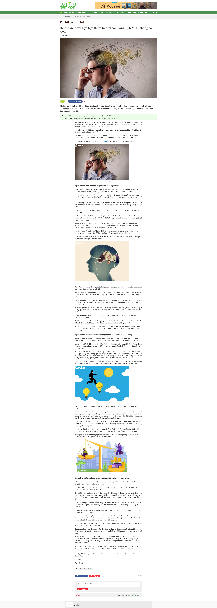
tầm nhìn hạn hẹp (103, 141)
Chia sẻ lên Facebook (75, 101)
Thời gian (127, 595)
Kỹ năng (116, 12)
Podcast (67, 16)
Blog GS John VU (142, 12)
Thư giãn (122, 12)
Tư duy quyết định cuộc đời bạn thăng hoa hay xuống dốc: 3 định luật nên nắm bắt (86, 116)
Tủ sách (101, 12)
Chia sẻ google (94, 576)
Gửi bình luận (82, 589)
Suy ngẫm (108, 12)
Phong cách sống (81, 12)
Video (129, 12)
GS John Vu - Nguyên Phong (82, 16)
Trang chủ (61, 12)
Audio (134, 12)
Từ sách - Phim (92, 12)
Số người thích (136, 595)
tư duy (94, 132)
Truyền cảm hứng (69, 12)
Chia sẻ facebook (82, 576)
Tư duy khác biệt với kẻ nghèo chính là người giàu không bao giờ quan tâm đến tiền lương (88, 118)
